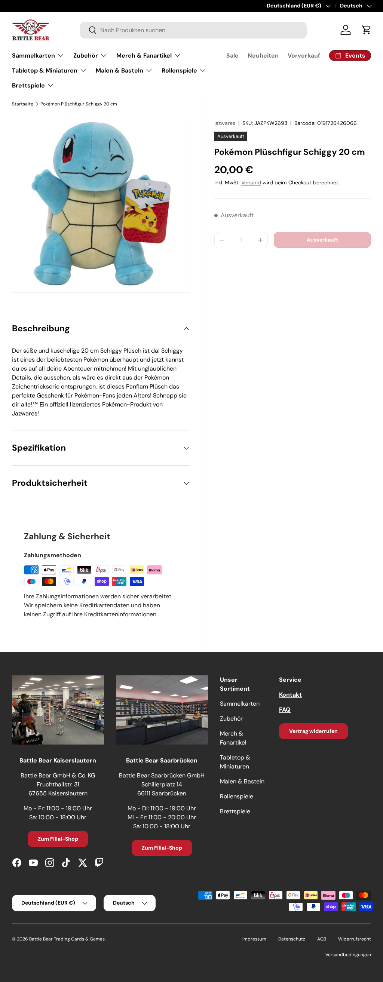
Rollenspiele (236, 796)
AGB (321, 939)
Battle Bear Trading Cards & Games (67, 939)
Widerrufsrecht (354, 939)
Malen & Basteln (242, 781)
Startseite (22, 104)
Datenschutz (291, 939)
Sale (232, 55)
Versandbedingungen (348, 955)
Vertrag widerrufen (313, 731)
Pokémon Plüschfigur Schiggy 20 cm (78, 104)
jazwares (224, 123)
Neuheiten (263, 55)
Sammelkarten (240, 704)
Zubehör (231, 718)
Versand (251, 182)
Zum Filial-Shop (58, 838)
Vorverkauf (304, 55)
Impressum (254, 939)
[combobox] (193, 30)
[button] (366, 30)
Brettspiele (235, 811)
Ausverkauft (322, 239)
